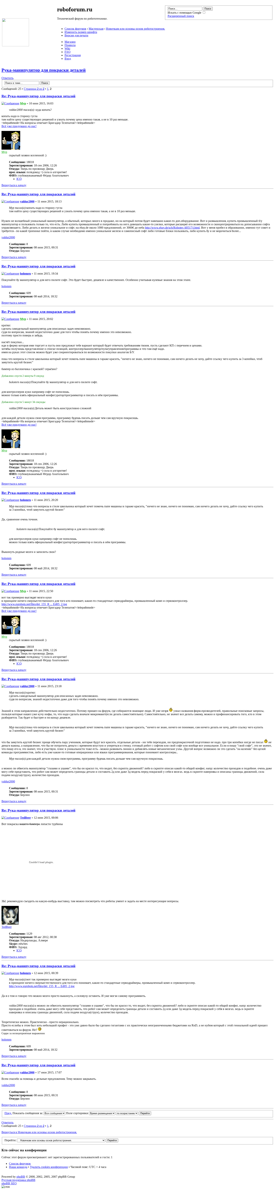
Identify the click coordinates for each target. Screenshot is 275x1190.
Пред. (8, 1113)
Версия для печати (76, 35)
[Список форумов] (15, 45)
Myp (23, 103)
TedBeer (25, 817)
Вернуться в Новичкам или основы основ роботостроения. (39, 1132)
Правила (70, 45)
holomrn (25, 273)
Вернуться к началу (13, 185)
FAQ (68, 51)
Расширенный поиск (181, 16)
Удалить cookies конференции (49, 1167)
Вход (68, 58)
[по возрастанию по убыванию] (133, 1113)
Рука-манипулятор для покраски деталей (43, 70)
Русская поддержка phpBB (18, 1180)
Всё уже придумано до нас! (18, 126)
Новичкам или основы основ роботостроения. (135, 28)
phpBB (20, 1176)
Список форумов (75, 28)
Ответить (7, 78)
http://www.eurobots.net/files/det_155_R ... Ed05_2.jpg (34, 604)
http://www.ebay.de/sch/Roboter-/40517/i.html (172, 227)
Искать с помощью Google (185, 12)
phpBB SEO (9, 1183)
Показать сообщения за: (28, 1113)
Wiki (67, 48)
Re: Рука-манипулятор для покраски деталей (38, 96)
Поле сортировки (77, 1113)
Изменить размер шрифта (81, 32)
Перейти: (10, 1140)
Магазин (70, 41)
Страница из (34, 88)
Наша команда (18, 1167)
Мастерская (96, 28)
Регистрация (73, 55)
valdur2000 (27, 201)
